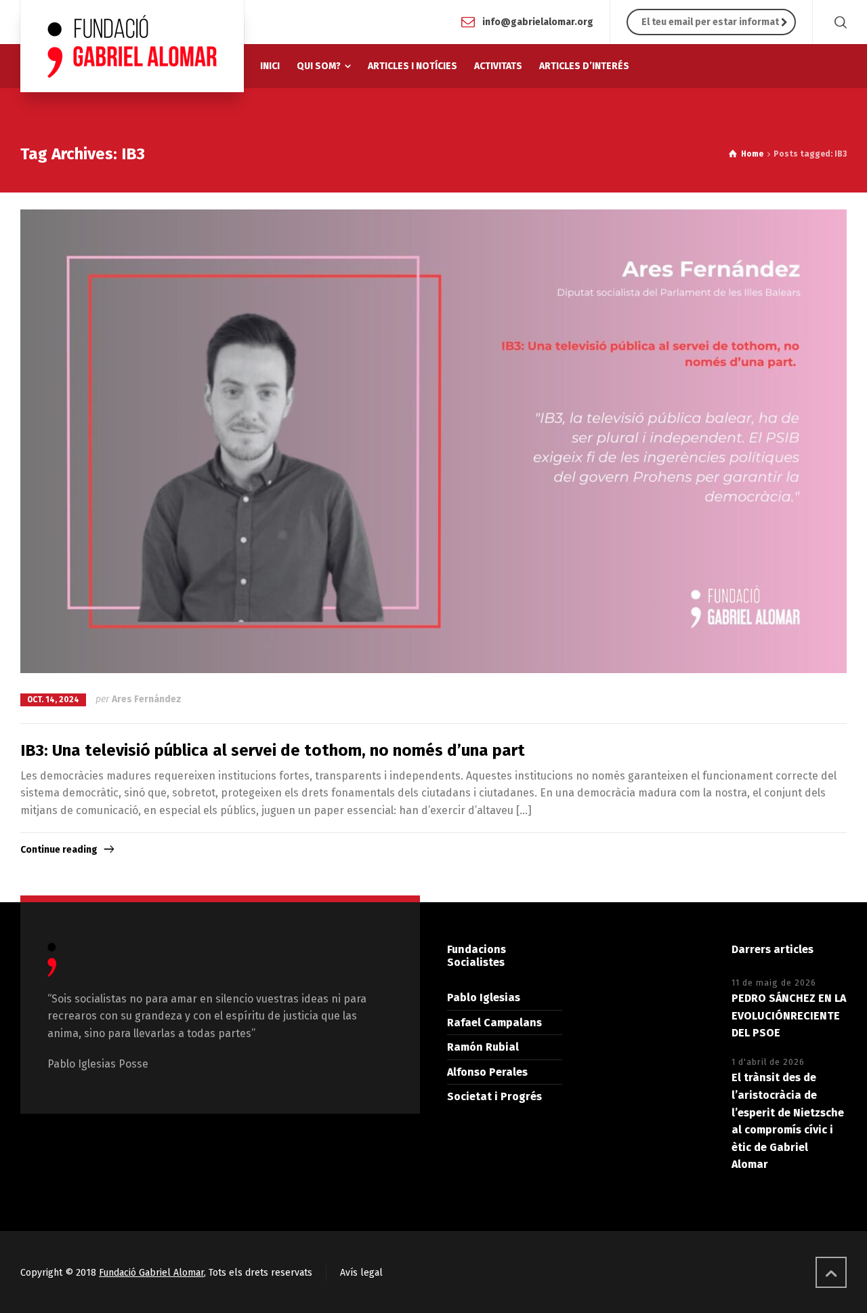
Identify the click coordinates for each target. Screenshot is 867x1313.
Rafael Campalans (494, 1022)
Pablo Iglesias (483, 997)
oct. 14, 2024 (53, 699)
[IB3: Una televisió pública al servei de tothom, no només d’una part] (433, 441)
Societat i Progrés (494, 1096)
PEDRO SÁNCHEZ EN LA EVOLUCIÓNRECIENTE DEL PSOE (789, 1015)
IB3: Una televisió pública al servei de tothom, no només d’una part (272, 750)
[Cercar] (838, 22)
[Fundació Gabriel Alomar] (132, 46)
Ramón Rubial (483, 1047)
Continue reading (59, 849)
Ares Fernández (147, 699)
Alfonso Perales (487, 1072)
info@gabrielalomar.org (537, 21)
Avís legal (361, 1272)
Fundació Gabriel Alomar (151, 1272)
